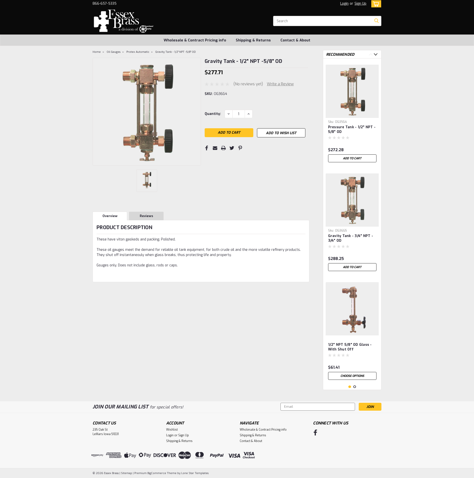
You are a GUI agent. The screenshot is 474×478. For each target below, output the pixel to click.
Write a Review (280, 84)
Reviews (146, 216)
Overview (110, 216)
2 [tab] (354, 387)
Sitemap (126, 473)
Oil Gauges (113, 52)
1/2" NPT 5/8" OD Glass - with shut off (350, 347)
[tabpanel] (352, 113)
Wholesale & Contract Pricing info (195, 40)
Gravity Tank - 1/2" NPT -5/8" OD (175, 52)
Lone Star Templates (195, 473)
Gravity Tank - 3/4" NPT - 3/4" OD (350, 238)
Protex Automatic (137, 52)
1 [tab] (349, 387)
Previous (371, 54)
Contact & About (295, 40)
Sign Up (360, 3)
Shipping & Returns (253, 40)
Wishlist (172, 430)
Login (344, 3)
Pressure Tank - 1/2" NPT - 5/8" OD (352, 129)
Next (375, 54)
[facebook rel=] (315, 432)
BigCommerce (156, 473)
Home (97, 52)
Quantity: (213, 113)
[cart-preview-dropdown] (375, 3)
